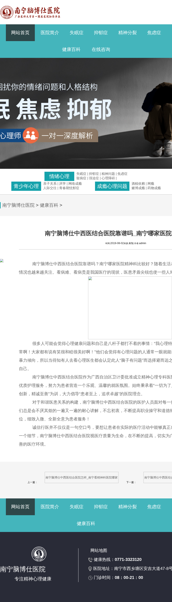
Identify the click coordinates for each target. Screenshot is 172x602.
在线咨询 (101, 49)
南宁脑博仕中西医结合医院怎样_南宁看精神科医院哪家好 (82, 479)
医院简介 (50, 32)
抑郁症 (101, 32)
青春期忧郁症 (69, 188)
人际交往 (50, 188)
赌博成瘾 (138, 188)
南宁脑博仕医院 (18, 205)
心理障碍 (108, 178)
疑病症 (81, 178)
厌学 (63, 183)
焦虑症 (154, 32)
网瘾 (150, 183)
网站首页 (20, 32)
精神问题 (108, 174)
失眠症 (76, 32)
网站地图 (98, 550)
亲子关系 (50, 183)
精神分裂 (127, 32)
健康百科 (71, 49)
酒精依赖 (138, 183)
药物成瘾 (154, 188)
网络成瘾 (75, 183)
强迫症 (94, 178)
